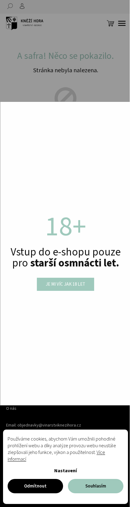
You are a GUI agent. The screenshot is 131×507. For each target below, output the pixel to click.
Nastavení (65, 470)
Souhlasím (95, 486)
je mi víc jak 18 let (65, 284)
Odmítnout (35, 486)
